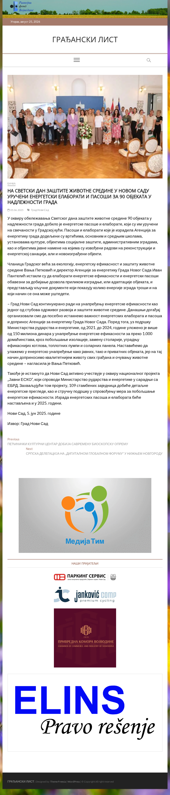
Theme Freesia (58, 781)
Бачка (11, 183)
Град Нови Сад (40, 210)
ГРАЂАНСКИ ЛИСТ (85, 39)
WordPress (74, 781)
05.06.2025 (16, 210)
